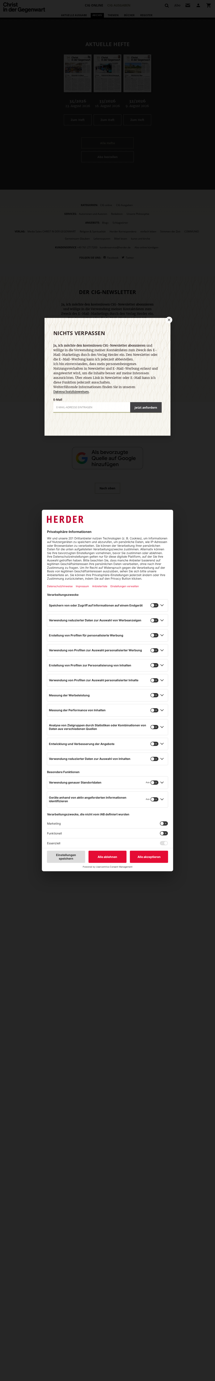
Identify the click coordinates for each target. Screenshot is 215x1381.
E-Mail (57, 400)
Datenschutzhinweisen (71, 392)
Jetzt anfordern (146, 407)
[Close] (169, 320)
